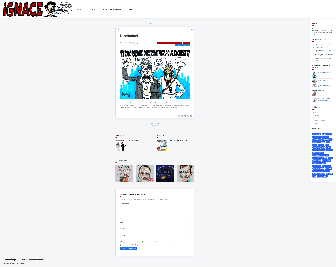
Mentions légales (11, 260)
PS (323, 166)
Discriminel (129, 35)
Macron (330, 158)
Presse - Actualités (182, 45)
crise (327, 142)
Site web (122, 235)
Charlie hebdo (317, 139)
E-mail (122, 229)
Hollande (315, 150)
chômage (315, 142)
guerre (328, 147)
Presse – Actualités (92, 9)
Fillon (314, 147)
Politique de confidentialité (32, 260)
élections (324, 176)
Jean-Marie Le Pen (318, 155)
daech (314, 145)
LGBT (325, 158)
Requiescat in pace (318, 168)
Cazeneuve (325, 137)
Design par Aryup (20, 263)
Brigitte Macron (326, 134)
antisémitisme (317, 134)
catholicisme (316, 137)
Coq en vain (155, 125)
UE (327, 174)
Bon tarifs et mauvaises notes (179, 140)
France (323, 147)
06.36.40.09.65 (324, 34)
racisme (328, 166)
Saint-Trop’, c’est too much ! (324, 51)
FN (318, 147)
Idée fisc (323, 47)
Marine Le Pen (326, 160)
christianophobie (327, 139)
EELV (326, 145)
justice (327, 155)
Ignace (139, 43)
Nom (122, 222)
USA (314, 176)
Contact (130, 9)
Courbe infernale (155, 24)
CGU (47, 260)
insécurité (178, 43)
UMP (331, 174)
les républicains (317, 158)
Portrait (317, 118)
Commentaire (124, 203)
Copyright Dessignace (9, 263)
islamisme (170, 43)
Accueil (80, 9)
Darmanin (321, 145)
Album (316, 112)
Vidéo (316, 123)
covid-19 (322, 142)
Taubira (315, 174)
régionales (328, 168)
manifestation (317, 160)
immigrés (186, 43)
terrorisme (161, 43)
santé (314, 171)
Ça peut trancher (326, 45)
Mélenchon (316, 163)
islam (314, 153)
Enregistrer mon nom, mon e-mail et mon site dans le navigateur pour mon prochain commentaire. (150, 242)
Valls (318, 176)
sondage (326, 171)
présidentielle (317, 166)
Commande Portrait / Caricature (113, 9)
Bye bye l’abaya (134, 140)
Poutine (323, 163)
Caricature (317, 115)
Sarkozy (320, 171)
